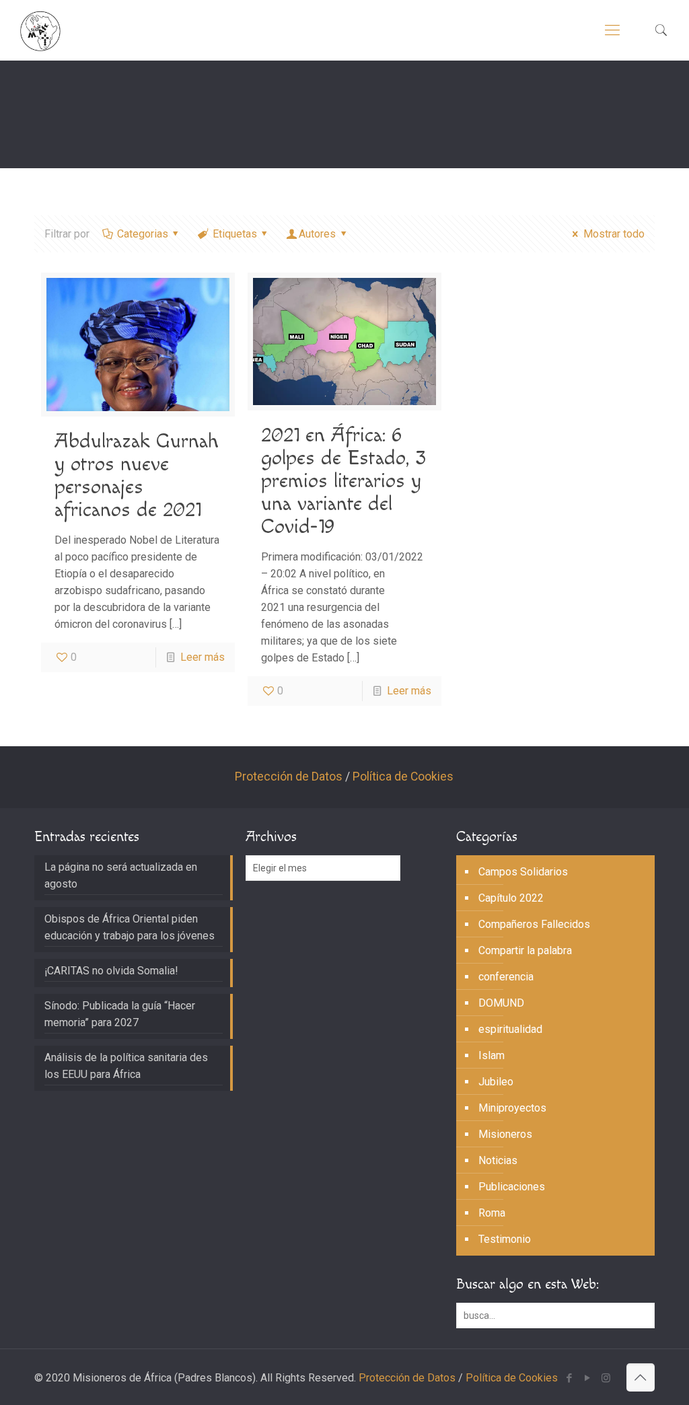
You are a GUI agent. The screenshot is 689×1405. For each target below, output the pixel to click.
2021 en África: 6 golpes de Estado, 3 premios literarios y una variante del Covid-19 (343, 481)
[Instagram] (606, 1378)
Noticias (497, 1160)
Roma (491, 1212)
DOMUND (501, 1003)
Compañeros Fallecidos (534, 924)
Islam (491, 1055)
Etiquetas (235, 233)
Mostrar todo (613, 233)
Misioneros (505, 1134)
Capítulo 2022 (511, 898)
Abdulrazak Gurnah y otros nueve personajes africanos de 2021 (137, 475)
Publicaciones (511, 1186)
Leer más (202, 657)
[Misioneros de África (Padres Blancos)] (40, 30)
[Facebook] (570, 1378)
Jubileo (495, 1081)
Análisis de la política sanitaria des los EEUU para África (126, 1066)
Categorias (142, 233)
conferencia (506, 976)
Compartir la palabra (525, 950)
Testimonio (504, 1239)
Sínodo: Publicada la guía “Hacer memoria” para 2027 (119, 1014)
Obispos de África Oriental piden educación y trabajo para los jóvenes (129, 927)
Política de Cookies (403, 776)
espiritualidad (510, 1029)
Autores (317, 233)
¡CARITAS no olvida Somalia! (111, 970)
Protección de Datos (288, 776)
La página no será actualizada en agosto (120, 875)
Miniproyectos (512, 1108)
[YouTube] (588, 1378)
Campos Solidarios (523, 871)
